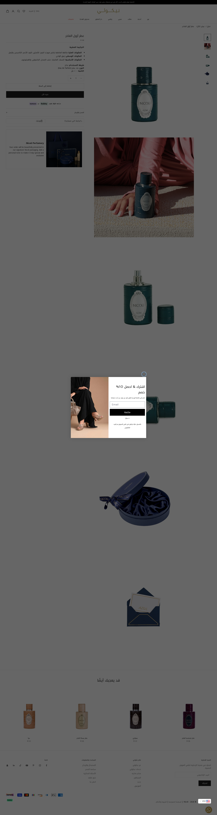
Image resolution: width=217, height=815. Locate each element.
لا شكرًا (127, 418)
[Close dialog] (144, 374)
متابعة (127, 412)
